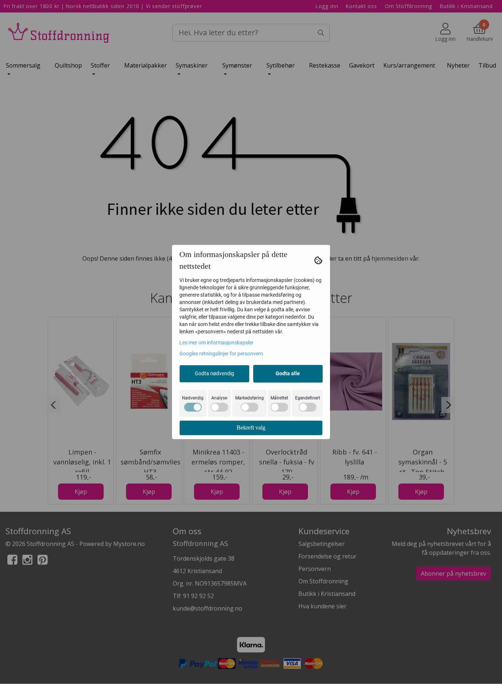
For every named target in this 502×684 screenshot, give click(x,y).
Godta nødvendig (214, 373)
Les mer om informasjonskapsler (216, 342)
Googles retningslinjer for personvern (221, 354)
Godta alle (288, 373)
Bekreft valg (251, 427)
